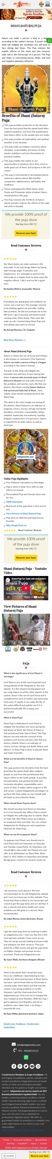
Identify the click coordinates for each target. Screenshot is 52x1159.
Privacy (6, 1140)
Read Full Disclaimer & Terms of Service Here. (23, 1130)
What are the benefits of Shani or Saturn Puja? (23, 760)
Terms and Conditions (22, 1140)
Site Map (11, 1144)
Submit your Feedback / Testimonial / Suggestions (22, 1025)
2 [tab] (24, 19)
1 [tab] (22, 19)
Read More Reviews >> (15, 340)
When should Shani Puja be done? (20, 803)
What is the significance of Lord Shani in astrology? (23, 675)
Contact (43, 1144)
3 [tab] (27, 19)
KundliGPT (22, 1144)
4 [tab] (29, 19)
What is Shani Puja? (13, 718)
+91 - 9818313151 (28, 1051)
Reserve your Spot (26, 233)
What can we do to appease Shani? (20, 835)
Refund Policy (41, 1140)
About (33, 1144)
